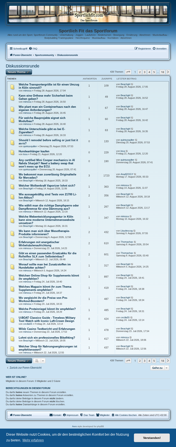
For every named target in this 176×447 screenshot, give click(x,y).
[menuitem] (33, 48)
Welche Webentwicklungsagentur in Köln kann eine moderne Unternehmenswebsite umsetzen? (46, 220)
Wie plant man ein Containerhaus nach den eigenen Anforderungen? (47, 108)
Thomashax (127, 242)
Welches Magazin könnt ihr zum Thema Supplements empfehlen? (45, 288)
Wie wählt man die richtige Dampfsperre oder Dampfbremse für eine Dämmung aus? (49, 207)
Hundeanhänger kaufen (34, 151)
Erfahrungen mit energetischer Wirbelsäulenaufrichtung (39, 244)
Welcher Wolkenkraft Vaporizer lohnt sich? (47, 185)
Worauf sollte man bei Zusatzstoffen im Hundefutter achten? (45, 266)
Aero (74, 426)
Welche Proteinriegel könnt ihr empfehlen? (47, 309)
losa (25, 154)
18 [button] (162, 72)
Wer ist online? (16, 377)
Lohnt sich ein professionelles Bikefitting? (47, 337)
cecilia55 (27, 324)
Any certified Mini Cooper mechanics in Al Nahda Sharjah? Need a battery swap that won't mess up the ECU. (47, 163)
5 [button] (154, 72)
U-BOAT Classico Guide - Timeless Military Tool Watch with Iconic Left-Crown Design (47, 319)
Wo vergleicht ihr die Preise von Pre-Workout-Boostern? (43, 299)
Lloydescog (127, 230)
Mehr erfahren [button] (33, 440)
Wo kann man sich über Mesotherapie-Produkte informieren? (44, 232)
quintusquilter (30, 146)
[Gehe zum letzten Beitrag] (132, 84)
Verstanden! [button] (152, 438)
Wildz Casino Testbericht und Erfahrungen (47, 328)
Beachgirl (125, 84)
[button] (128, 72)
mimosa (27, 90)
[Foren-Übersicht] (88, 14)
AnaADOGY (127, 174)
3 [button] (144, 72)
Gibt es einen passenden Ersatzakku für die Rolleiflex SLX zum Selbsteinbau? (47, 255)
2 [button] (140, 72)
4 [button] (149, 72)
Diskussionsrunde (22, 66)
